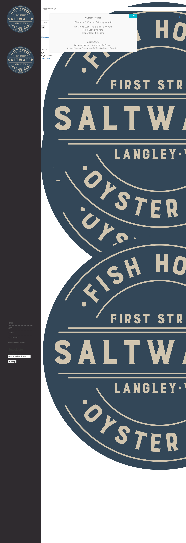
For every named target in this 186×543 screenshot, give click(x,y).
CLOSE (132, 15)
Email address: (14, 354)
